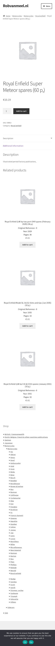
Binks (12, 472)
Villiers (13, 602)
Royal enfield (40, 16)
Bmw (12, 475)
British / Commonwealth (14, 434)
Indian (13, 527)
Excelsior (14, 509)
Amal (12, 460)
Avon (12, 469)
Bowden (13, 481)
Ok (25, 642)
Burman (13, 492)
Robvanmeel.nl (15, 5)
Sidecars (11, 607)
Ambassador (15, 463)
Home (8, 16)
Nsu (12, 559)
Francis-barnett (16, 515)
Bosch (12, 478)
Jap (11, 533)
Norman (13, 553)
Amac (12, 457)
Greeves (13, 518)
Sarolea (13, 582)
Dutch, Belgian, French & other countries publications (26, 437)
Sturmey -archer (16, 590)
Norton (13, 556)
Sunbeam (14, 593)
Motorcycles (17, 16)
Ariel (12, 466)
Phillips (13, 565)
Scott (12, 585)
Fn (11, 512)
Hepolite (13, 521)
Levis (12, 536)
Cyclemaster (15, 498)
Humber (13, 524)
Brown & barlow (16, 486)
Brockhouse (15, 483)
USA (6, 613)
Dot (11, 504)
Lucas (12, 539)
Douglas (13, 507)
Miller (12, 544)
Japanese (8, 443)
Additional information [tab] (13, 145)
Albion (13, 454)
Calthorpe (14, 495)
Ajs (11, 452)
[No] (52, 638)
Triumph (13, 596)
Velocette (14, 599)
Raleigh (13, 567)
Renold (13, 570)
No (31, 642)
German (8, 440)
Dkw (12, 501)
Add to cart (21, 111)
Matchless (14, 541)
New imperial (15, 550)
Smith (12, 587)
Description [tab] (8, 138)
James (13, 530)
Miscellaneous (16, 547)
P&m (12, 562)
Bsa (11, 489)
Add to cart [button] (27, 244)
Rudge (12, 579)
